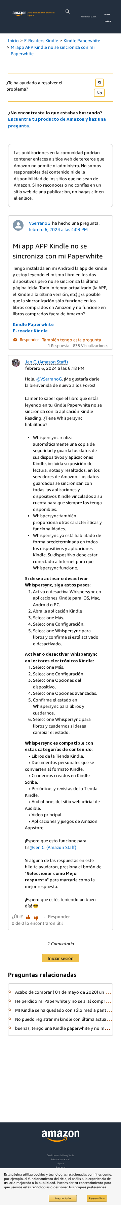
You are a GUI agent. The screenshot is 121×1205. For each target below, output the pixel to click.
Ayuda (60, 1163)
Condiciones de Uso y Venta (60, 1155)
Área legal (60, 1167)
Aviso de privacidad (60, 1159)
